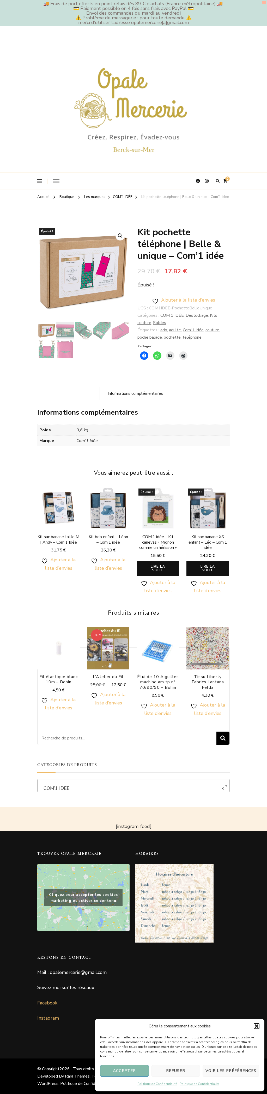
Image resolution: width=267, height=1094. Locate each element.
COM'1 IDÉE (172, 315)
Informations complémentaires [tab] (135, 393)
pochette (172, 337)
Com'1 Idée (193, 330)
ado (163, 330)
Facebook (47, 1003)
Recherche (222, 738)
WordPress (47, 1083)
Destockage (197, 315)
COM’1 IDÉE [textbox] (132, 788)
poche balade (149, 337)
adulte (175, 330)
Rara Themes (77, 1076)
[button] (256, 1026)
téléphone (192, 337)
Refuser (175, 1070)
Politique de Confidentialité (157, 1084)
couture (212, 330)
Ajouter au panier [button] (58, 514)
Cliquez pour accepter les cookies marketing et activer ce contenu (83, 897)
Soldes (159, 323)
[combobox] (133, 785)
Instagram (48, 1018)
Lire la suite (158, 568)
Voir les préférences (230, 1070)
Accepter (124, 1070)
